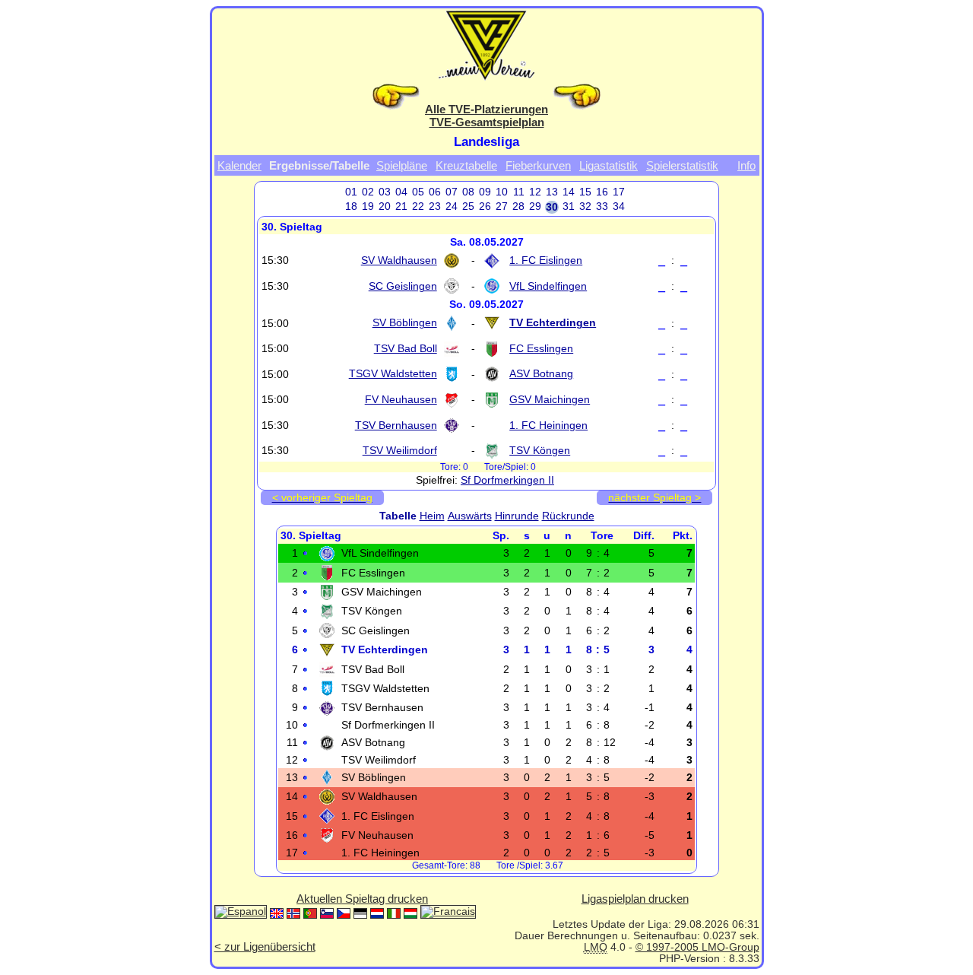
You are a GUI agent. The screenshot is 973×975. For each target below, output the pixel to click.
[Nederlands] (377, 913)
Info (746, 165)
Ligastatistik (608, 165)
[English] (277, 913)
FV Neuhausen (401, 399)
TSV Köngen (539, 450)
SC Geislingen (403, 286)
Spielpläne (401, 165)
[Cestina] (343, 913)
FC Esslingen (541, 348)
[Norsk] (293, 913)
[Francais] (448, 913)
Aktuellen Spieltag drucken (362, 898)
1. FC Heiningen (548, 425)
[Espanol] (240, 913)
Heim (432, 516)
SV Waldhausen (399, 260)
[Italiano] (394, 913)
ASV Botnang (541, 374)
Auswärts (470, 516)
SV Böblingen (404, 323)
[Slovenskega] (327, 913)
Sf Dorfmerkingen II (507, 480)
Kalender (239, 165)
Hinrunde (517, 516)
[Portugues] (310, 913)
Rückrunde (568, 516)
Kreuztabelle (466, 165)
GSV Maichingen (549, 399)
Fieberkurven (538, 165)
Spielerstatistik (682, 165)
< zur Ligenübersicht (264, 946)
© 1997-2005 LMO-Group (697, 947)
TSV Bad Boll (405, 348)
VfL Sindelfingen (548, 286)
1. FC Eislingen (545, 260)
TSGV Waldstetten (393, 374)
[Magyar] (410, 913)
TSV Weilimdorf (400, 450)
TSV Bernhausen (396, 425)
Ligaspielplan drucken (635, 898)
